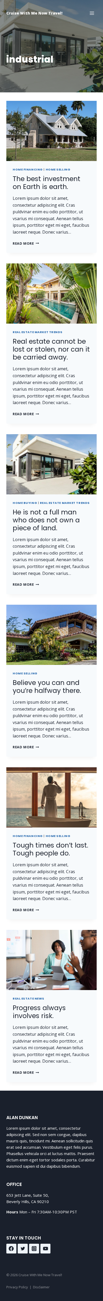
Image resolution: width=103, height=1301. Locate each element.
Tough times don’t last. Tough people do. (50, 849)
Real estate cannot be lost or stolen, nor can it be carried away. (51, 349)
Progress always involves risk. (39, 1011)
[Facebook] (11, 1249)
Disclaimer (41, 1287)
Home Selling (58, 169)
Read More (26, 243)
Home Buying (25, 503)
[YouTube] (45, 1249)
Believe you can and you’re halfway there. (47, 686)
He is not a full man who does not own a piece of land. (46, 520)
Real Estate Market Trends (38, 332)
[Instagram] (34, 1249)
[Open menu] (92, 13)
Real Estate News (28, 998)
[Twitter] (23, 1249)
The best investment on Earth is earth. (46, 182)
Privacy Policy (17, 1287)
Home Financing (28, 169)
